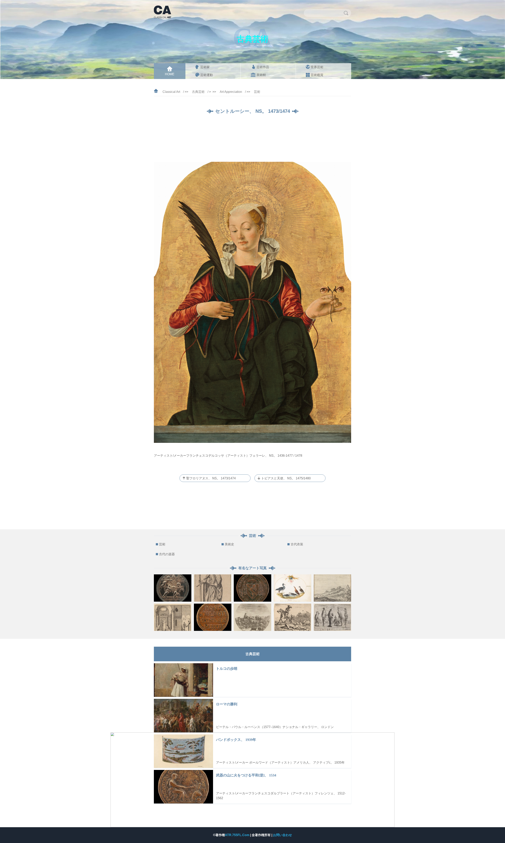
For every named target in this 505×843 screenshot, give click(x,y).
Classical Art (171, 91)
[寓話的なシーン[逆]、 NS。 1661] (172, 588)
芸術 (257, 91)
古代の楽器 (167, 554)
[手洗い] (172, 617)
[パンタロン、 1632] (332, 617)
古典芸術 (198, 91)
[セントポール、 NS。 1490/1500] (212, 588)
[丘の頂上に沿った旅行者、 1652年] (332, 588)
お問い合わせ (282, 835)
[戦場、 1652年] (292, 617)
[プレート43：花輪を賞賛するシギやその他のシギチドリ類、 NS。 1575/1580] (292, 588)
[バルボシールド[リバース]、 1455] (252, 588)
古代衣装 (297, 544)
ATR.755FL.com (237, 835)
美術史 (229, 544)
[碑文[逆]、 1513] (212, 617)
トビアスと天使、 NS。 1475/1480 (286, 478)
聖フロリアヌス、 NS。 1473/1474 (211, 478)
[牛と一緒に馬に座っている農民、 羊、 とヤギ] (252, 617)
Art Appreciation (231, 91)
